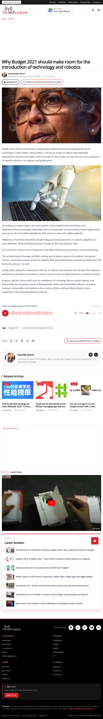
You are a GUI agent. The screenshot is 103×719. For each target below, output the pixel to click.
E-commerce (7, 648)
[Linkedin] (98, 627)
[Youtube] (91, 627)
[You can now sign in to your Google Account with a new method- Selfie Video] (85, 390)
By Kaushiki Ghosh (16, 73)
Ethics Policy (73, 2)
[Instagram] (96, 355)
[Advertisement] (51, 39)
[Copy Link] (33, 341)
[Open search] (92, 10)
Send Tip (10, 695)
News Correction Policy (10, 715)
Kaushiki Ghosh (26, 354)
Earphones (57, 640)
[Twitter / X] (16, 341)
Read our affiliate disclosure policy (81, 709)
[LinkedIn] (22, 341)
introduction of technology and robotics (38, 328)
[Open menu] (98, 10)
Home (4, 19)
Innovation (6, 644)
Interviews (6, 640)
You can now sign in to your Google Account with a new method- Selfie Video (82, 405)
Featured (5, 678)
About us (52, 2)
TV (54, 656)
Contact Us (97, 2)
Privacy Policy (85, 2)
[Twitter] (77, 627)
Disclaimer (62, 2)
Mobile (56, 648)
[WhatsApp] (27, 341)
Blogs (11, 19)
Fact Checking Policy (29, 715)
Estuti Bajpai (40, 410)
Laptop (56, 644)
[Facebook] (11, 341)
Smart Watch (58, 652)
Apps (4, 652)
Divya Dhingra (6, 410)
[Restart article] (75, 313)
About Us (57, 667)
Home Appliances (9, 656)
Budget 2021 (13, 328)
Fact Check (6, 670)
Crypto (4, 674)
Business (5, 667)
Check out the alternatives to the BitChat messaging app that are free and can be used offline (51, 405)
